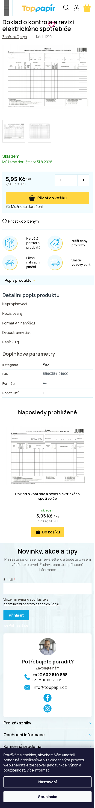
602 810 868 (50, 674)
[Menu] (6, 8)
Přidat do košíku (52, 197)
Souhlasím (47, 796)
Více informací (38, 770)
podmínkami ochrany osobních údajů (31, 604)
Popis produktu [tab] (18, 280)
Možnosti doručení (27, 206)
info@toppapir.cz (50, 687)
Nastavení (47, 781)
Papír (47, 364)
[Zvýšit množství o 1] (83, 180)
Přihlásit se (14, 616)
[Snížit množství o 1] (72, 180)
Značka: (14, 36)
